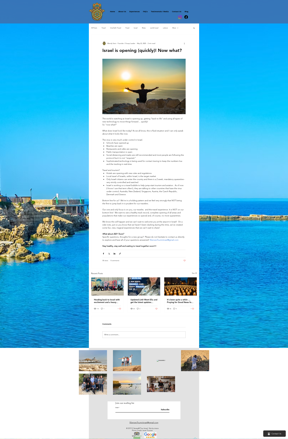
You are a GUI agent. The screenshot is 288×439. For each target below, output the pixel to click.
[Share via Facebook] (103, 254)
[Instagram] (180, 17)
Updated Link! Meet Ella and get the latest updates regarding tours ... (143, 301)
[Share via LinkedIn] (114, 254)
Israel (135, 28)
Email (116, 407)
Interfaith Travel (115, 28)
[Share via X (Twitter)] (109, 254)
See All (194, 273)
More (174, 28)
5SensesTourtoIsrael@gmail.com (143, 422)
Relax (144, 28)
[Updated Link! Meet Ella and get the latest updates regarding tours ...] (144, 286)
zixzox (156, 428)
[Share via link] (120, 254)
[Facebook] (186, 17)
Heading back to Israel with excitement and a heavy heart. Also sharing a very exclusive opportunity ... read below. (107, 301)
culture (165, 28)
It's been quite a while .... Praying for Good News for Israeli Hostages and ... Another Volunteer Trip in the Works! (179, 301)
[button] (194, 28)
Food (127, 28)
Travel (104, 28)
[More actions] (184, 43)
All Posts (94, 28)
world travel (154, 28)
